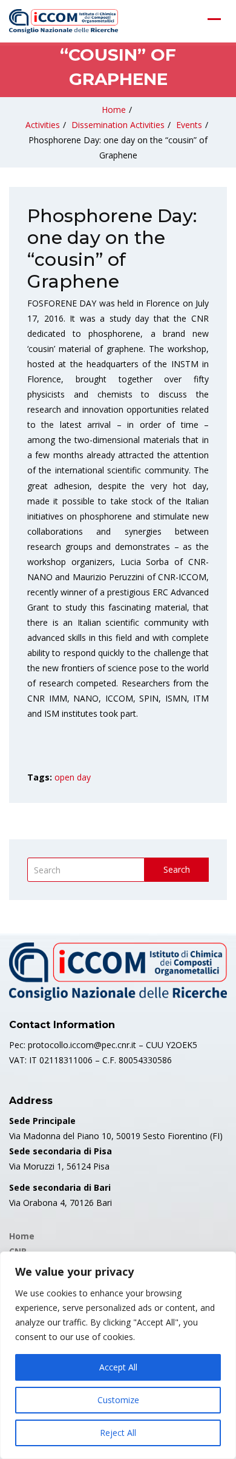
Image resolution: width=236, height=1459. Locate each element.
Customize (118, 1400)
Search (176, 869)
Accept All (118, 1367)
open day (72, 777)
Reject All (118, 1432)
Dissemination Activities (118, 124)
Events (189, 124)
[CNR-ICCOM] (63, 21)
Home (114, 109)
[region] (118, 1355)
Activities (42, 124)
